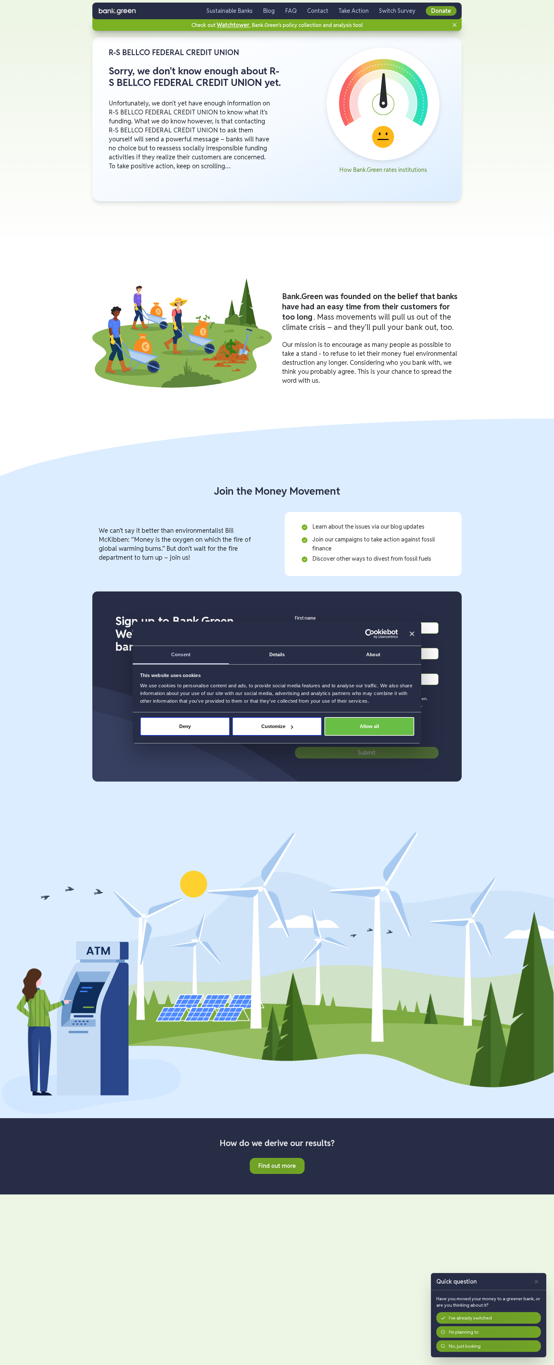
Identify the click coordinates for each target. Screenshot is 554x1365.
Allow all (369, 726)
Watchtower (233, 25)
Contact (317, 10)
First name (305, 618)
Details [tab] (277, 654)
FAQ (291, 10)
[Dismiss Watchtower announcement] (454, 25)
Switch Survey (397, 10)
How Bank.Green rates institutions (383, 169)
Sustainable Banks (229, 10)
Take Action (354, 10)
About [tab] (373, 654)
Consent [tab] (180, 654)
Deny (185, 726)
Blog (269, 10)
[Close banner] (412, 634)
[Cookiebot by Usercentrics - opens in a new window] (370, 634)
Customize (273, 726)
